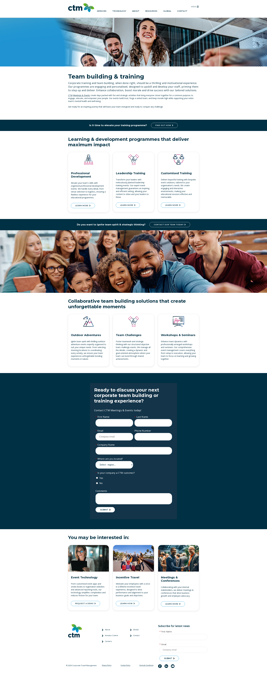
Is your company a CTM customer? (115, 472)
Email (99, 430)
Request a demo (84, 603)
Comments (101, 490)
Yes (101, 478)
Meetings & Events (81, 95)
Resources (151, 11)
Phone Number (142, 430)
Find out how (163, 125)
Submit (104, 509)
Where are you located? (109, 458)
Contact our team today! (169, 225)
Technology (119, 11)
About (135, 11)
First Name (102, 416)
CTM (70, 95)
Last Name (141, 416)
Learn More (82, 206)
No (101, 483)
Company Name (105, 444)
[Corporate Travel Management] (81, 8)
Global (167, 11)
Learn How (126, 603)
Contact (182, 11)
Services (101, 11)
